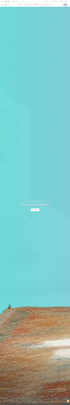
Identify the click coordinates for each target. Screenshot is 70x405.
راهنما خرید (42, 4)
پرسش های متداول (36, 4)
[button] (5, 5)
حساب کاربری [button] (23, 1)
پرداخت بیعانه (20, 4)
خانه (54, 4)
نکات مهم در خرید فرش (28, 4)
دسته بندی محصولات (48, 4)
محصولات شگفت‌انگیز (15, 1)
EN (8, 4)
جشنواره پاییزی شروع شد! (64, 1)
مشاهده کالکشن (35, 209)
